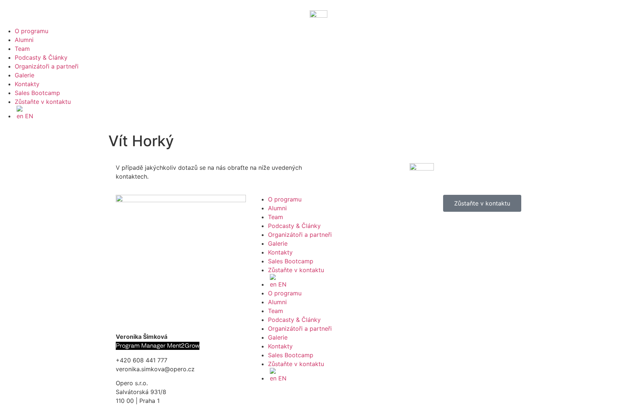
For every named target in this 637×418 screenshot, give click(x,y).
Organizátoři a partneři (47, 66)
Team (22, 48)
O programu (31, 31)
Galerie (24, 75)
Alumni (24, 39)
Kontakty (27, 84)
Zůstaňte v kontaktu (43, 101)
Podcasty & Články (41, 57)
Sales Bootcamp (37, 92)
